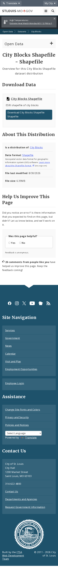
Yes (13, 242)
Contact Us (11, 491)
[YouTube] (32, 303)
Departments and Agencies (21, 499)
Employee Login (14, 383)
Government (12, 338)
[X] (24, 303)
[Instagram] (17, 303)
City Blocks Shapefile (26, 99)
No (23, 242)
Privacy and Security (17, 417)
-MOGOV (17, 11)
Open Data (8, 31)
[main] (29, 157)
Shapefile (27, 155)
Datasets (22, 31)
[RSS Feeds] (48, 303)
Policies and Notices (17, 425)
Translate (31, 437)
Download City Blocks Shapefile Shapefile (25, 114)
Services (10, 330)
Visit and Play (13, 361)
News (8, 346)
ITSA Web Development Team (13, 556)
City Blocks (36, 31)
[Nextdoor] (40, 303)
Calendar (10, 353)
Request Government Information (25, 507)
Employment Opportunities (21, 369)
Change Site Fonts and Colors (22, 409)
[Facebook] (9, 303)
